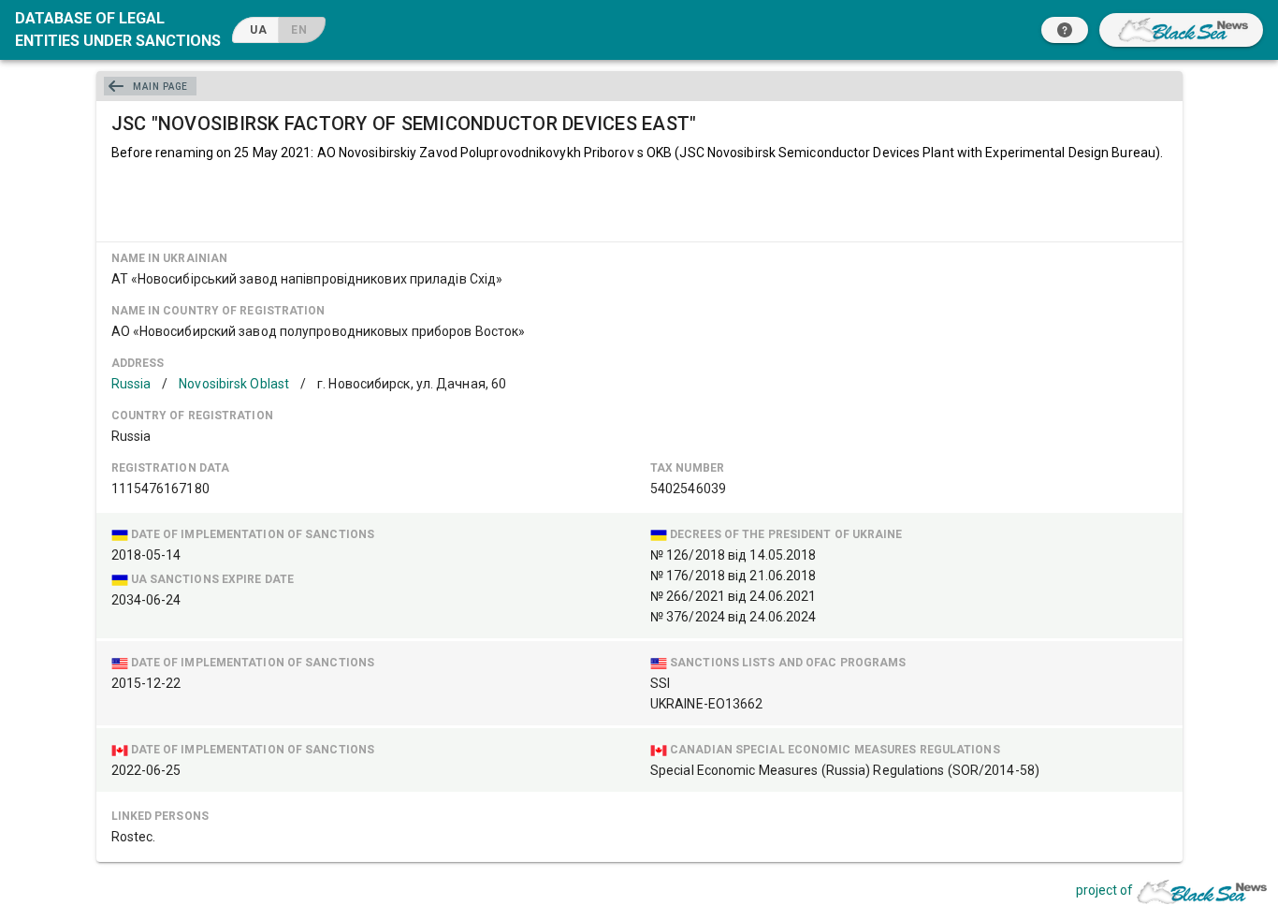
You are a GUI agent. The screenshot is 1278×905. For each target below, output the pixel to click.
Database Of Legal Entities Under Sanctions (118, 29)
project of (1104, 890)
